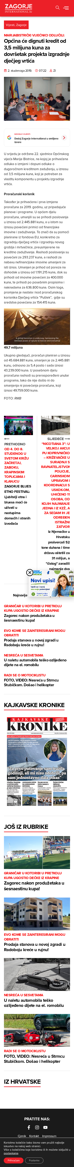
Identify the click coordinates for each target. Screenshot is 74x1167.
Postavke (34, 1160)
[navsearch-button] (57, 8)
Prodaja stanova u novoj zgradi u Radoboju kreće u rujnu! (34, 638)
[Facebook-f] (29, 1127)
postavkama (11, 1153)
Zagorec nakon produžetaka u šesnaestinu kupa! (33, 613)
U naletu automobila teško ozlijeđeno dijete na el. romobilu (35, 660)
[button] (66, 8)
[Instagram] (37, 1127)
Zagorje (21, 25)
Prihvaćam (14, 1160)
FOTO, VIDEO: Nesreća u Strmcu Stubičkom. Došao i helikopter (31, 680)
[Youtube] (45, 1127)
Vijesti (10, 25)
